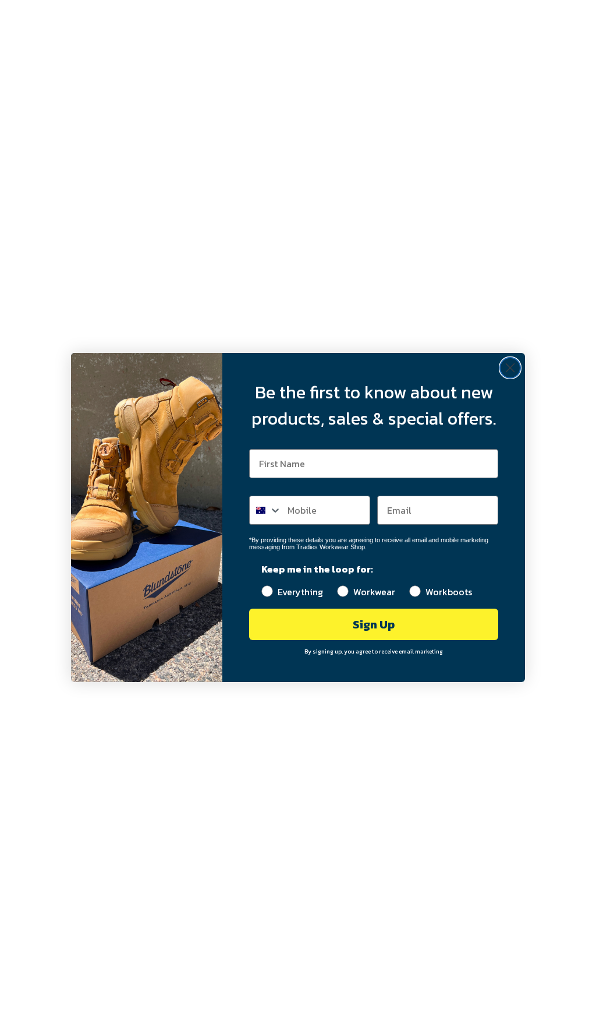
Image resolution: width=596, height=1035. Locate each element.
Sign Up (374, 624)
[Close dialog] (510, 368)
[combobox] (266, 510)
